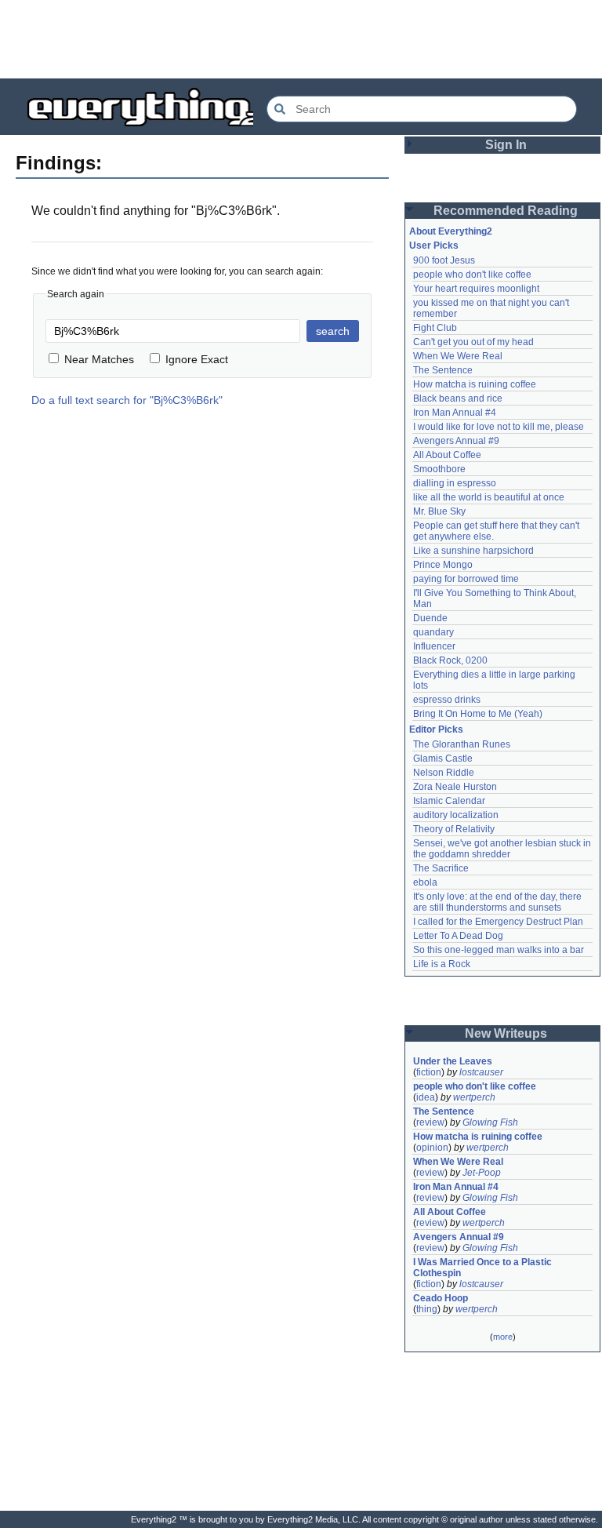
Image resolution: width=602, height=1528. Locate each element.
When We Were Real (457, 356)
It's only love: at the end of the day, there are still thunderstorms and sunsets (498, 902)
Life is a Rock (441, 964)
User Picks (434, 245)
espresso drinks (447, 699)
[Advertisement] (301, 39)
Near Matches (99, 359)
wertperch (474, 1097)
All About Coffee (447, 454)
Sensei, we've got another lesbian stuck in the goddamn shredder (503, 849)
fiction (428, 1072)
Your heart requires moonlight (476, 288)
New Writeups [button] (506, 1033)
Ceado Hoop (440, 1298)
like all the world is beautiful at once (488, 497)
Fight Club (435, 327)
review (430, 1122)
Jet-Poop (481, 1172)
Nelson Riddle (443, 772)
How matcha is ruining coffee (474, 384)
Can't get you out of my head (473, 342)
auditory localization (456, 814)
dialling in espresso (454, 483)
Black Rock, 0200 (450, 660)
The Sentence (443, 370)
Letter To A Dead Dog (458, 935)
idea (425, 1097)
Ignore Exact (196, 359)
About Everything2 (450, 231)
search (333, 331)
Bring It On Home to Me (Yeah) (477, 713)
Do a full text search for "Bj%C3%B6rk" (127, 400)
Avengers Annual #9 (456, 440)
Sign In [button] (506, 144)
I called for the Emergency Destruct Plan (498, 921)
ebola (425, 882)
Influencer (434, 646)
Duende (430, 618)
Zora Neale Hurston (455, 786)
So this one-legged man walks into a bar (498, 949)
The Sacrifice (441, 868)
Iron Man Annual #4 (454, 412)
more (503, 1336)
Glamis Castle (443, 758)
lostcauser (481, 1072)
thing (426, 1309)
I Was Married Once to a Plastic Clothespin (483, 1268)
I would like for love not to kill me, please (498, 426)
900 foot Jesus (444, 260)
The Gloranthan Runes (461, 744)
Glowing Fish (490, 1122)
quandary (433, 632)
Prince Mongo (443, 564)
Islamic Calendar (449, 800)
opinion (432, 1147)
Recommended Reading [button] (505, 210)
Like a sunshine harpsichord (473, 550)
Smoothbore (439, 469)
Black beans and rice (457, 398)
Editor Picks (436, 729)
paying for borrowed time (466, 578)
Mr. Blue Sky (439, 511)
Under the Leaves (452, 1061)
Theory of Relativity (454, 829)
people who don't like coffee (472, 274)
